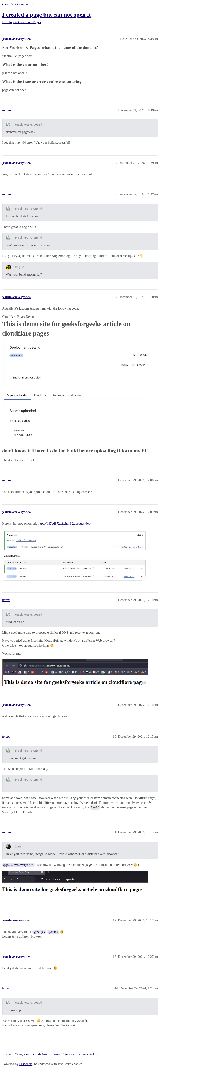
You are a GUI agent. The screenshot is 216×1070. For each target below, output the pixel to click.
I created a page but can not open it (46, 14)
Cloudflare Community (17, 4)
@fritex (53, 932)
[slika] (75, 672)
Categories (22, 1054)
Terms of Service (63, 1054)
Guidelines (40, 1054)
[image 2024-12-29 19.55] (74, 392)
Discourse (25, 1064)
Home (6, 1054)
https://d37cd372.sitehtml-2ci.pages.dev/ (64, 523)
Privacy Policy (88, 1054)
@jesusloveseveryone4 (18, 865)
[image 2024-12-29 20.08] (75, 555)
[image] (75, 886)
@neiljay (39, 932)
